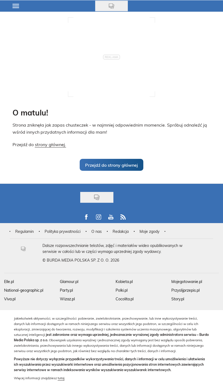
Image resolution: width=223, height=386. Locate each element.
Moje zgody (149, 231)
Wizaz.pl (67, 298)
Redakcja (121, 231)
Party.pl (66, 290)
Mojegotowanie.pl (186, 281)
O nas (96, 231)
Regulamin (24, 231)
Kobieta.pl (124, 281)
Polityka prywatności (62, 231)
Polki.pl (122, 290)
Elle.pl (9, 281)
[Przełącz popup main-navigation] (16, 6)
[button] (111, 164)
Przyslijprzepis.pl (185, 290)
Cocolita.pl (125, 298)
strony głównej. (50, 144)
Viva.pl (10, 298)
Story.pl (177, 298)
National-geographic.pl (23, 290)
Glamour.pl (69, 281)
